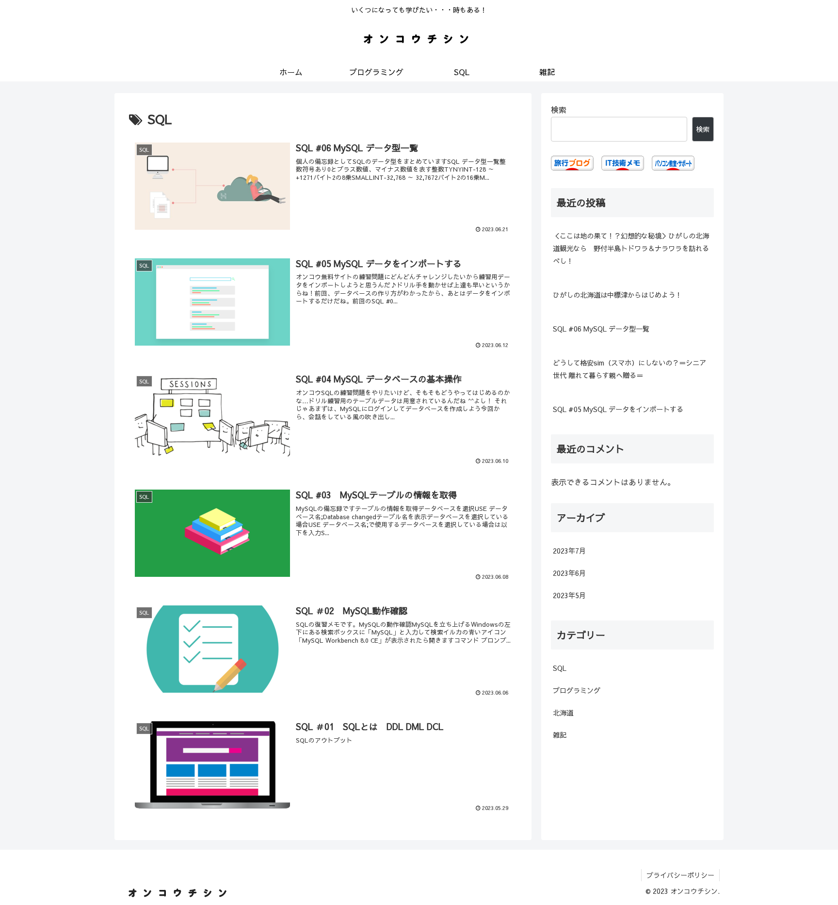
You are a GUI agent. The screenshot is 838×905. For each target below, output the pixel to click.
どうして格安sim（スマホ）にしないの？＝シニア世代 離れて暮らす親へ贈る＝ (629, 369)
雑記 (559, 735)
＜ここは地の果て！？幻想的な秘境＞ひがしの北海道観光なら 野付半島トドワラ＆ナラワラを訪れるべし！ (631, 248)
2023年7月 (569, 551)
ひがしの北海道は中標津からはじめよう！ (617, 295)
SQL (559, 668)
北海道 (563, 712)
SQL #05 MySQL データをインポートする (618, 409)
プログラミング (576, 690)
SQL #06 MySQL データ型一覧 (601, 328)
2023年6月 (569, 573)
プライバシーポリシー (680, 875)
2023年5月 (569, 595)
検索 (558, 109)
